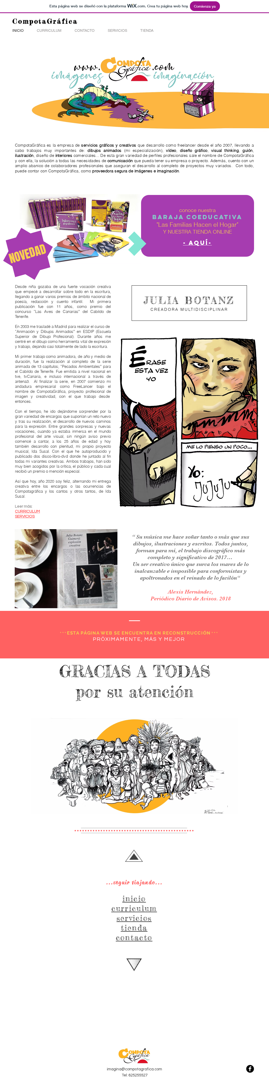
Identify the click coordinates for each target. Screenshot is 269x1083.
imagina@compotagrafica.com (134, 1069)
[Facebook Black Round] (250, 1069)
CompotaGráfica (45, 21)
